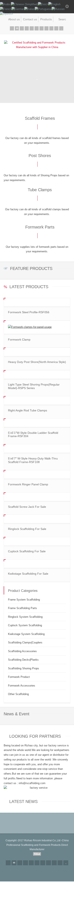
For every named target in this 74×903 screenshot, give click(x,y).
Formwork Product (19, 676)
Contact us (30, 19)
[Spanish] (6, 13)
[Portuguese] (43, 9)
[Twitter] (22, 28)
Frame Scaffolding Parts (22, 608)
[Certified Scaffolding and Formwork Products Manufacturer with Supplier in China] (37, 47)
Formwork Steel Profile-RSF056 (28, 312)
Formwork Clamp (19, 339)
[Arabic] (5, 4)
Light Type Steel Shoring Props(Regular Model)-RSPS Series (34, 386)
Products (46, 19)
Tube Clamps (40, 189)
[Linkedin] (41, 28)
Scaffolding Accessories (22, 651)
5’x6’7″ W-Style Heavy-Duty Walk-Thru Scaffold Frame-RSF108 (33, 460)
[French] (6, 9)
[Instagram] (51, 28)
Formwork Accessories (21, 685)
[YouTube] (61, 28)
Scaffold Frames (40, 118)
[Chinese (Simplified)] (24, 4)
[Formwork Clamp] (37, 327)
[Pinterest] (37, 28)
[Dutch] (43, 4)
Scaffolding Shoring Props (23, 668)
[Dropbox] (56, 28)
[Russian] (58, 9)
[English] (54, 4)
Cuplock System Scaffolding (25, 625)
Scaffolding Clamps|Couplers (25, 642)
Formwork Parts (39, 227)
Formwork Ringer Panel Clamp (28, 484)
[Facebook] (27, 28)
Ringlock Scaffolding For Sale (27, 529)
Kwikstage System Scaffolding (26, 634)
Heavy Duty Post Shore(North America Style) (37, 362)
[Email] (17, 28)
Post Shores (40, 155)
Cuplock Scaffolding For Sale (27, 551)
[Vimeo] (46, 28)
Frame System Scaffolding (24, 599)
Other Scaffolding (18, 694)
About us (14, 19)
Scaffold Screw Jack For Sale (27, 506)
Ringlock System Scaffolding (25, 616)
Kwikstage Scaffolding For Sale (28, 573)
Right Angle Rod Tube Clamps (27, 410)
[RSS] (12, 28)
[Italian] (29, 9)
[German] (18, 9)
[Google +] (32, 28)
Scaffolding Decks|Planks (23, 659)
